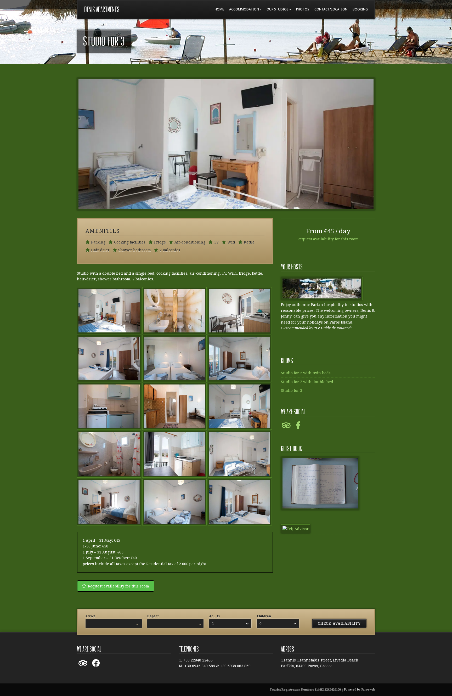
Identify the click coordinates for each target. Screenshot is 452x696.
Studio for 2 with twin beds (306, 373)
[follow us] (298, 425)
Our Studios (278, 9)
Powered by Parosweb (359, 689)
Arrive (90, 616)
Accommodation (244, 9)
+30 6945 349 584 (199, 666)
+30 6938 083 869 (235, 666)
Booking (360, 9)
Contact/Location (330, 9)
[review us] (286, 425)
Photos (302, 9)
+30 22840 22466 (198, 660)
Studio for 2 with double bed (307, 382)
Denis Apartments (102, 9)
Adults (214, 616)
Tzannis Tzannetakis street (306, 660)
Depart (153, 616)
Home (219, 9)
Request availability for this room (328, 239)
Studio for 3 (291, 390)
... (138, 623)
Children (264, 616)
